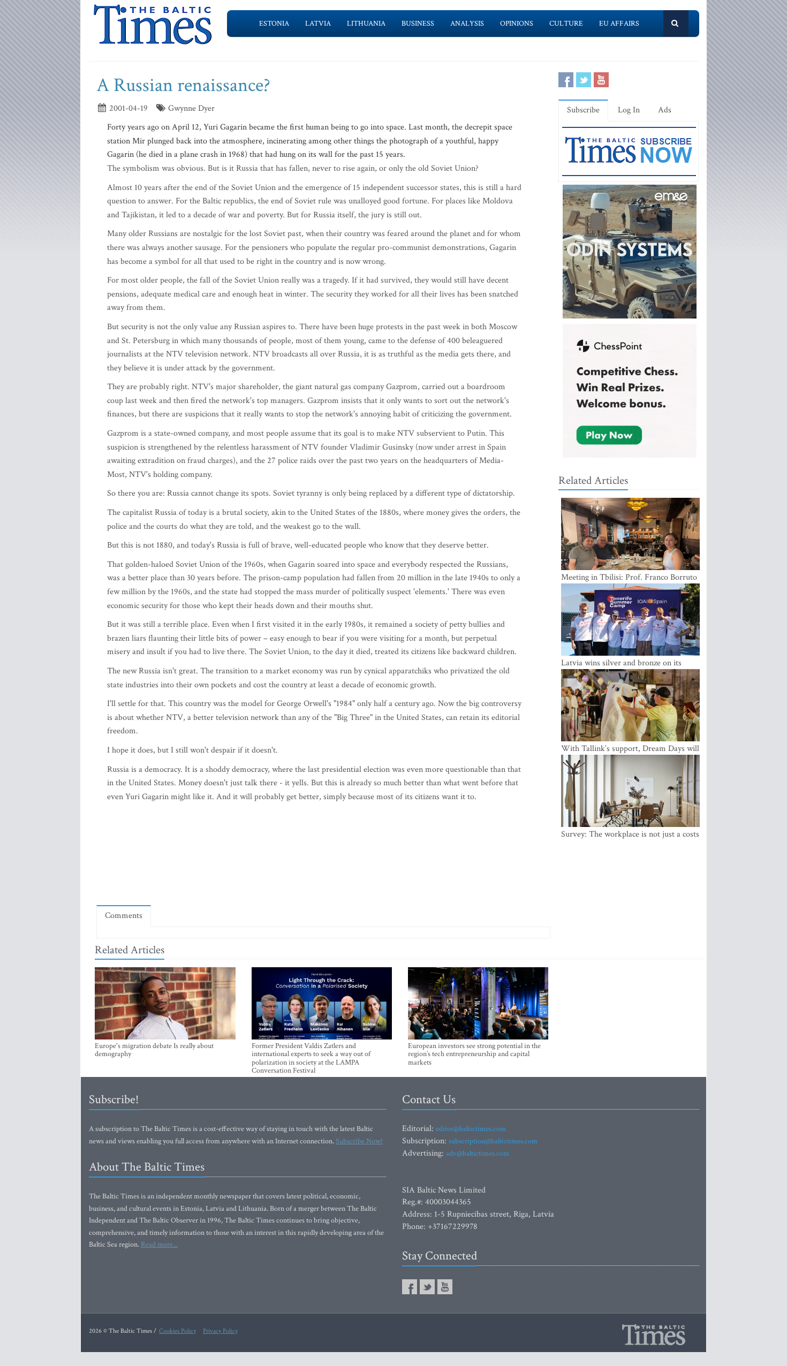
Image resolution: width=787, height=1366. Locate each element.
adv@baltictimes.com (477, 1153)
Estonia (274, 23)
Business (418, 23)
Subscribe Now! (359, 1141)
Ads (664, 110)
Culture (566, 23)
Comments (123, 915)
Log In (629, 110)
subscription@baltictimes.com (493, 1141)
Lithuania (366, 23)
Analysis (467, 23)
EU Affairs (619, 23)
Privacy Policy (220, 1331)
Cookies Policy (177, 1331)
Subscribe (583, 110)
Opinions (516, 23)
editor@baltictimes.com (471, 1129)
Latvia (318, 23)
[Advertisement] (323, 866)
